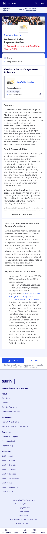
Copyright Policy (23, 508)
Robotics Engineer (14, 87)
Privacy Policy (23, 512)
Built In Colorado (9, 474)
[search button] (36, 3)
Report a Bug (7, 446)
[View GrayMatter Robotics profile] (23, 20)
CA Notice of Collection (23, 523)
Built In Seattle (8, 492)
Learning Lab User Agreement (23, 500)
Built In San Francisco (11, 487)
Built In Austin (8, 456)
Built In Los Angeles (10, 478)
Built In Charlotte (9, 465)
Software (27, 293)
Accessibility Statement (23, 504)
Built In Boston (8, 460)
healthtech (33, 299)
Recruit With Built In (10, 422)
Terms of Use (23, 515)
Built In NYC (7, 483)
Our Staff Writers (9, 407)
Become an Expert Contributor (15, 426)
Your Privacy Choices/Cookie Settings (23, 519)
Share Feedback (8, 441)
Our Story (6, 398)
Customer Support (10, 437)
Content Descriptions (11, 411)
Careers (5, 403)
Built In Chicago (9, 469)
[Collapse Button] (39, 94)
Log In (42, 3)
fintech (23, 299)
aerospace (26, 296)
